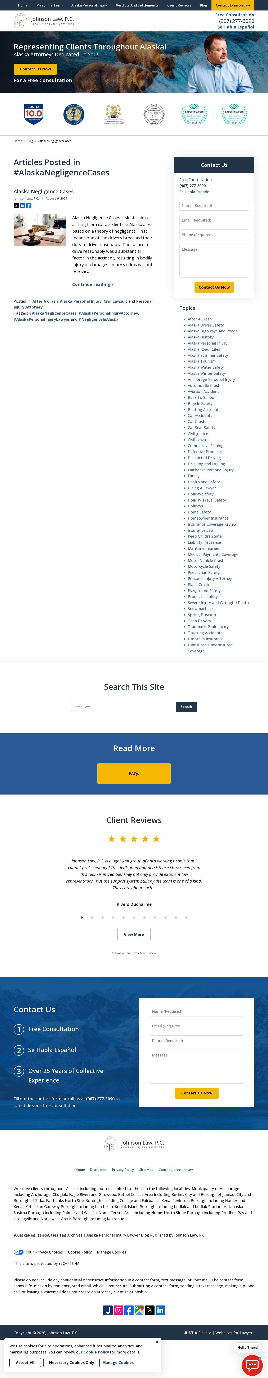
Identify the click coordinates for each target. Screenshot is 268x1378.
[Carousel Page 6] (134, 917)
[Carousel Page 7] (144, 917)
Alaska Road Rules (204, 349)
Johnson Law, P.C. (62, 1332)
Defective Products (205, 451)
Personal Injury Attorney (210, 578)
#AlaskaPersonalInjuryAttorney (108, 313)
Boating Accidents (204, 409)
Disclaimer (98, 1169)
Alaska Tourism (202, 361)
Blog (203, 5)
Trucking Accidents (205, 632)
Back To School (201, 397)
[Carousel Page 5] (123, 917)
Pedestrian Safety (204, 572)
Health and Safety (204, 481)
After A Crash (45, 301)
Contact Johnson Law (233, 5)
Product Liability (203, 596)
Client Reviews (179, 5)
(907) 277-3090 (236, 20)
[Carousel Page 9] (165, 917)
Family (194, 475)
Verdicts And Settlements (137, 5)
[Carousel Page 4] (113, 917)
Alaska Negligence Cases (44, 191)
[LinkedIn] (160, 1310)
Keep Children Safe (205, 536)
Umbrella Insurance (205, 638)
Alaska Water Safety (206, 367)
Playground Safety (204, 590)
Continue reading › (92, 284)
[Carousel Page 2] (92, 917)
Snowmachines (201, 608)
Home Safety (199, 512)
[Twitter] (150, 1310)
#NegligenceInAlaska (99, 319)
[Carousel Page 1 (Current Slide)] (81, 917)
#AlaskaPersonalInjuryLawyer (42, 319)
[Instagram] (118, 1310)
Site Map (146, 1169)
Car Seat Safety (201, 427)
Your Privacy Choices (44, 1252)
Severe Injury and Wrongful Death (218, 602)
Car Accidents (200, 415)
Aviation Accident (203, 391)
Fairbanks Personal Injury (211, 469)
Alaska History (201, 337)
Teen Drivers (199, 620)
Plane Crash (198, 584)
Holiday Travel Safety (207, 500)
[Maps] (139, 1310)
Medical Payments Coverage (213, 554)
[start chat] (252, 1365)
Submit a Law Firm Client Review (134, 953)
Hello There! (248, 1347)
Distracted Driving (204, 457)
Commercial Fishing (205, 445)
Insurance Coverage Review (212, 524)
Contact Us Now (35, 68)
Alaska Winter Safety (206, 373)
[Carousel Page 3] (102, 917)
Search (186, 706)
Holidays (195, 505)
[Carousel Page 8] (155, 917)
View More (134, 934)
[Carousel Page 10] (176, 917)
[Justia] (108, 1310)
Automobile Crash (204, 385)
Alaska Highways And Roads (212, 330)
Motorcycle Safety (204, 566)
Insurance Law (201, 530)
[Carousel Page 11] (186, 917)
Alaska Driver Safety (206, 325)
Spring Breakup (202, 614)
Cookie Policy (80, 1252)
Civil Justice (198, 433)
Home (23, 5)
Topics (187, 307)
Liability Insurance (204, 542)
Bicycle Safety (200, 403)
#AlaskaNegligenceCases (52, 313)
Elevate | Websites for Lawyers (219, 1332)
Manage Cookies (111, 1252)
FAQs (134, 773)
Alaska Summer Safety (208, 355)
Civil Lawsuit (115, 301)
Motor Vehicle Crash (206, 560)
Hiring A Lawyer (202, 487)
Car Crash (196, 421)
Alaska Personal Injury (89, 5)
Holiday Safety (201, 493)
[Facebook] (129, 1310)
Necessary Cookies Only (71, 1362)
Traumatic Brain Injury (208, 626)
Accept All (25, 1362)
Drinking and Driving (206, 463)
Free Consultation (234, 15)
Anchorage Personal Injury (211, 379)
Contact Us (214, 164)
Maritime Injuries (203, 548)
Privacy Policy (123, 1169)
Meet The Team (49, 5)
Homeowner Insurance (208, 518)
